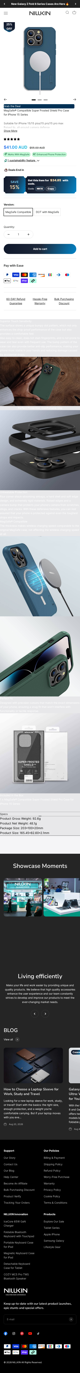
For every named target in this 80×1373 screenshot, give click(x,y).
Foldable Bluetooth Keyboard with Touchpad (19, 1234)
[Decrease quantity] (8, 234)
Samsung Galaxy (54, 1240)
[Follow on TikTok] (38, 1334)
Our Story (9, 1157)
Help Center (11, 1176)
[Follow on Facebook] (5, 1334)
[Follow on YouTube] (30, 1334)
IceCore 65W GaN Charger (15, 1223)
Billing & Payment (54, 1157)
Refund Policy (52, 1170)
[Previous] (4, 4)
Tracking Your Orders (17, 1202)
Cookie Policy (52, 1196)
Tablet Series (52, 1227)
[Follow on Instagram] (14, 1334)
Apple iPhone (52, 1234)
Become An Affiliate (15, 1183)
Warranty (49, 1183)
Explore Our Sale (54, 1221)
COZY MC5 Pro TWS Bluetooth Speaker (16, 1276)
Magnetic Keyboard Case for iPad (19, 1255)
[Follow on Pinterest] (22, 1334)
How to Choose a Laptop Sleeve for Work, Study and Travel (31, 1091)
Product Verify (12, 1196)
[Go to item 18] (40, 99)
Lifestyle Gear (52, 1247)
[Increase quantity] (28, 234)
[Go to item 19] (46, 99)
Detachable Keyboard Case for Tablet (17, 1265)
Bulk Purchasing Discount (19, 1189)
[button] (12, 139)
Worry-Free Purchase (56, 1176)
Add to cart (40, 248)
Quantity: (9, 226)
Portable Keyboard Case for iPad (18, 1244)
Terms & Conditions (55, 1202)
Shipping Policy (53, 1164)
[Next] (75, 4)
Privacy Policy (52, 1189)
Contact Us (10, 1164)
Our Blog (9, 1170)
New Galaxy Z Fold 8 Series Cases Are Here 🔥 (40, 3)
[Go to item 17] (34, 99)
